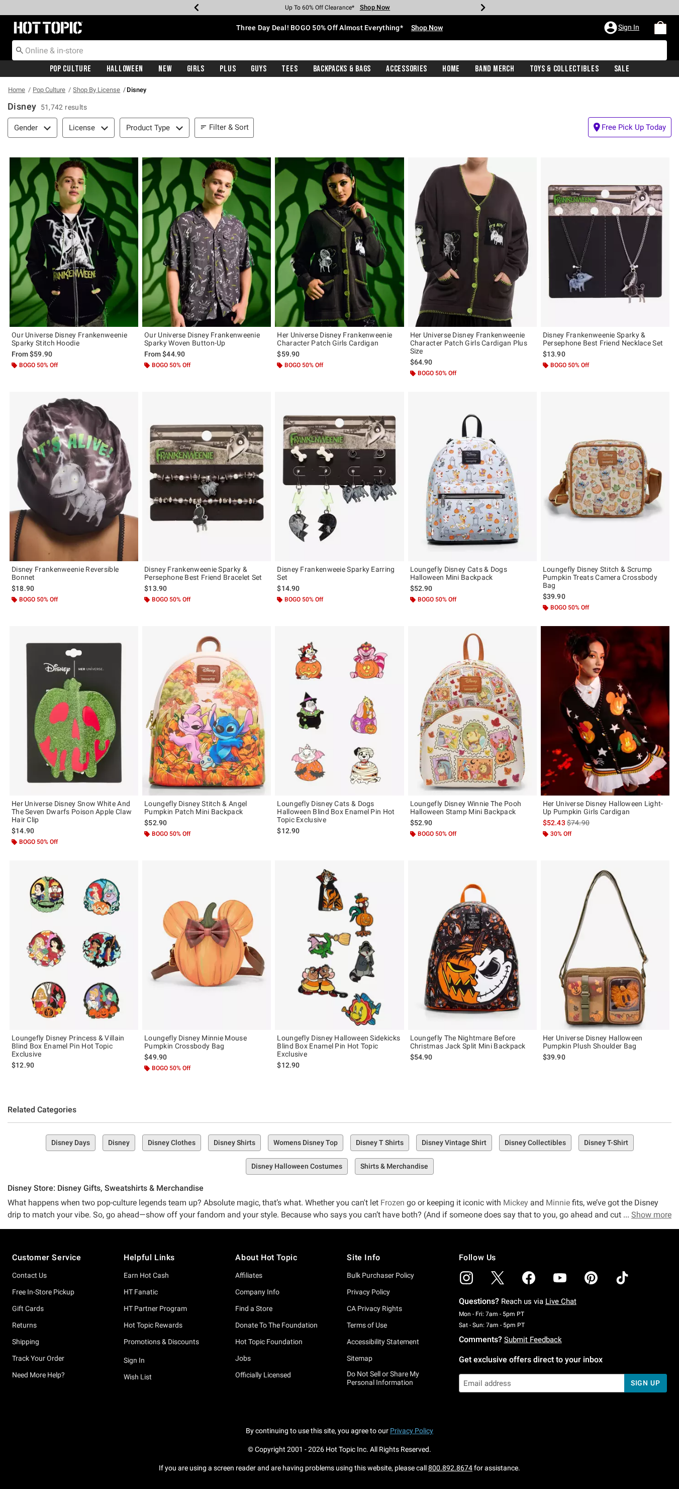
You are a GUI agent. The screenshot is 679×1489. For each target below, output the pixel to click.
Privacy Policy (368, 1292)
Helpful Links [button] (149, 1257)
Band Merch (494, 69)
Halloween (125, 69)
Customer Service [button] (46, 1257)
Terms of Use (367, 1325)
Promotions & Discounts (161, 1342)
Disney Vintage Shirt (454, 1142)
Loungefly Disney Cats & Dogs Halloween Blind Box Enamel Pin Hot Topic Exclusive (336, 812)
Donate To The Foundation (276, 1325)
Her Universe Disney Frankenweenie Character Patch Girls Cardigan (334, 339)
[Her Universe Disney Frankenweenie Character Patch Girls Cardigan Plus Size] (472, 242)
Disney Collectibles (535, 1142)
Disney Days (70, 1142)
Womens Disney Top (305, 1142)
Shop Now (375, 7)
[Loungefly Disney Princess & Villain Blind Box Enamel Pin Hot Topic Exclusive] (74, 945)
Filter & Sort (229, 127)
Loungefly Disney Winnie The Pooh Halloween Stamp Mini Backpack (466, 808)
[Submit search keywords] (19, 50)
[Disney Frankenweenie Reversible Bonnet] (74, 476)
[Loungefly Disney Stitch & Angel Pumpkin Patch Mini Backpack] (206, 711)
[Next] (483, 8)
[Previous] (196, 8)
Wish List (138, 1377)
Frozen (392, 1202)
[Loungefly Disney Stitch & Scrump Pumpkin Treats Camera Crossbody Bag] (605, 476)
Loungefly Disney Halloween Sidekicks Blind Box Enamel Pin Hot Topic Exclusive (338, 1046)
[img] (466, 1277)
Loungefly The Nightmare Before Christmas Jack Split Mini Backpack (468, 1042)
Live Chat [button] (560, 1301)
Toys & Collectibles (564, 69)
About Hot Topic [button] (266, 1257)
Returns (24, 1325)
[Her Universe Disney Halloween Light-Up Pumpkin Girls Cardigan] (605, 711)
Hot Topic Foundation (269, 1342)
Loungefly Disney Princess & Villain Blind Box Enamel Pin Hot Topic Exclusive (68, 1046)
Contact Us (29, 1275)
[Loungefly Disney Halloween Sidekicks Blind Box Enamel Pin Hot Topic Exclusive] (339, 945)
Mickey (515, 1202)
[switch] (629, 127)
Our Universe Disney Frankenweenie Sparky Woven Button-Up (202, 339)
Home (451, 69)
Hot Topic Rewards (153, 1325)
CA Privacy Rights (374, 1308)
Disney (119, 1142)
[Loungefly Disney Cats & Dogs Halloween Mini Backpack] (472, 476)
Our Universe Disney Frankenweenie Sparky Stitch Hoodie (69, 339)
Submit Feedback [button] (533, 1339)
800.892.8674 (450, 1468)
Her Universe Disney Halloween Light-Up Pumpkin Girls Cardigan (603, 808)
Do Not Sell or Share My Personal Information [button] (383, 1378)
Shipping (25, 1342)
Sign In (134, 1360)
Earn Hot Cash (146, 1275)
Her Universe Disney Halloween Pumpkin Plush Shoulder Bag (593, 1042)
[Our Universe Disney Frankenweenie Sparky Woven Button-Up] (206, 242)
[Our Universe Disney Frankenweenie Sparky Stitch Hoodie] (74, 242)
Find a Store (253, 1308)
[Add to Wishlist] (128, 167)
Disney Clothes (172, 1142)
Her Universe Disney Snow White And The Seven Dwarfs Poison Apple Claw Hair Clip (72, 812)
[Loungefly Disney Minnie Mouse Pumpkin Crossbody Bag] (206, 945)
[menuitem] (660, 27)
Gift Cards (28, 1308)
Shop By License (96, 90)
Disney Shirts (234, 1142)
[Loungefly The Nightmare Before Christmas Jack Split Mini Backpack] (472, 945)
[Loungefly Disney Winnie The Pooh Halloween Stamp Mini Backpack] (472, 711)
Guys (258, 69)
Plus (228, 69)
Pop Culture (70, 69)
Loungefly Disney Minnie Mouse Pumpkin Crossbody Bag (195, 1042)
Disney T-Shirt (606, 1142)
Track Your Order (38, 1358)
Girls (196, 69)
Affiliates (248, 1275)
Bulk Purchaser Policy (380, 1275)
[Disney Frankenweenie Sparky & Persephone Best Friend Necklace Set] (605, 242)
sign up (645, 1383)
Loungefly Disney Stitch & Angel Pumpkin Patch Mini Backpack (195, 808)
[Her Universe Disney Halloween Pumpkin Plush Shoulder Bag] (605, 945)
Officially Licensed (263, 1375)
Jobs (243, 1358)
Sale (622, 69)
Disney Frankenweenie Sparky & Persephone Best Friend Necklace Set (603, 339)
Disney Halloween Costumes (296, 1166)
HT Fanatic (141, 1292)
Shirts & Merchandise (394, 1166)
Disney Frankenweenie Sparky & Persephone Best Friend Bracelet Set (203, 573)
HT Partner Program (155, 1308)
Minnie (558, 1202)
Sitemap (359, 1358)
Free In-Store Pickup (43, 1292)
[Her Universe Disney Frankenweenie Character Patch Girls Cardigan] (339, 242)
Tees (289, 69)
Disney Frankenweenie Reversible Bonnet (65, 573)
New (164, 69)
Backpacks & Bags (342, 69)
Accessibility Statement (383, 1342)
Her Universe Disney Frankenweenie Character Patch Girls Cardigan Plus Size (469, 343)
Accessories (406, 69)
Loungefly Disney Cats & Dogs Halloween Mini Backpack (458, 573)
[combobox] (339, 50)
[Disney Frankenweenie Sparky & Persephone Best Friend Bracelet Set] (206, 476)
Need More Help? (38, 1375)
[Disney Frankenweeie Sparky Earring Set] (339, 476)
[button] (622, 27)
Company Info (257, 1292)
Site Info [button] (363, 1257)
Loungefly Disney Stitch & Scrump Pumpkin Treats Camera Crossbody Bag (600, 577)
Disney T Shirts (380, 1142)
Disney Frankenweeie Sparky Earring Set (336, 573)
